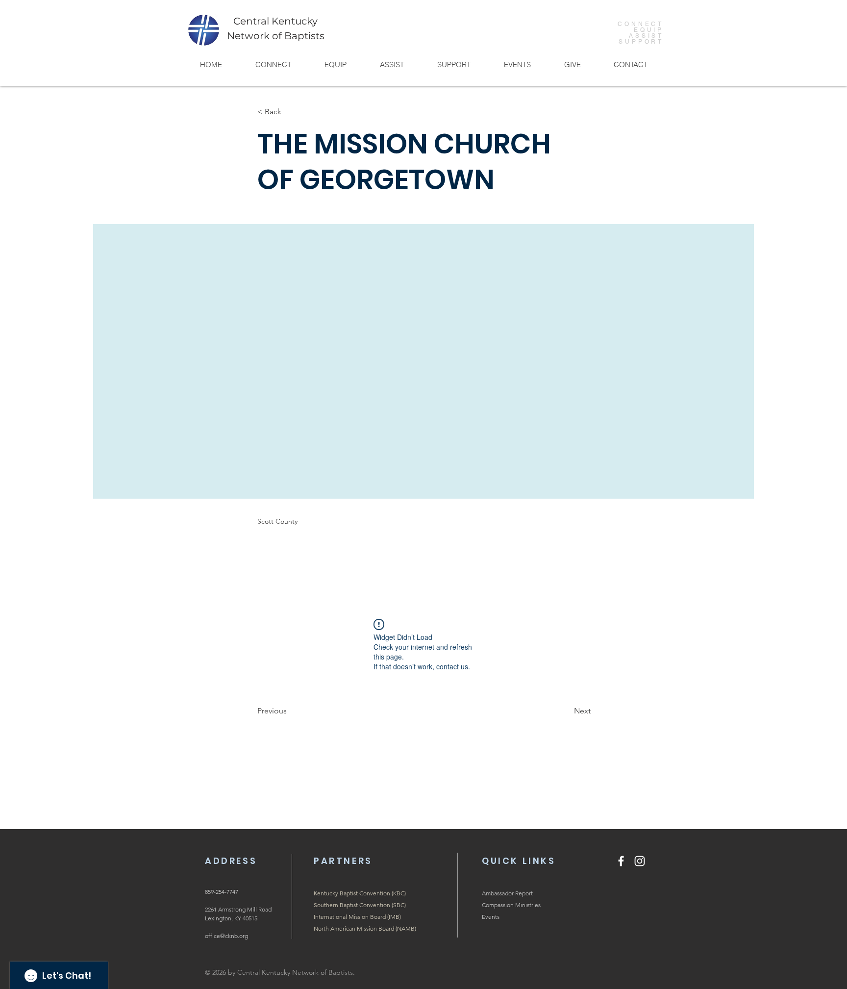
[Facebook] (621, 861)
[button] (272, 64)
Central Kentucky (275, 21)
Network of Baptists (275, 36)
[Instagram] (640, 861)
